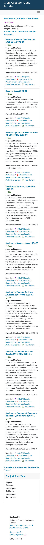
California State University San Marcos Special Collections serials (18, 81)
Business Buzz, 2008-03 (16, 91)
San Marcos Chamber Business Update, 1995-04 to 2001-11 (19, 352)
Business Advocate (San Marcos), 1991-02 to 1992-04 (20, 40)
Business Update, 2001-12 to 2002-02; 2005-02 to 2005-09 (21, 133)
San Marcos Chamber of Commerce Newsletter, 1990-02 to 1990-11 (21, 414)
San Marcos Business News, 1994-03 (21, 243)
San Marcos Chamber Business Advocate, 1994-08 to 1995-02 (19, 293)
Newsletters (29, 84)
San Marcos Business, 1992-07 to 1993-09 (20, 187)
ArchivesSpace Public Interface (17, 4)
